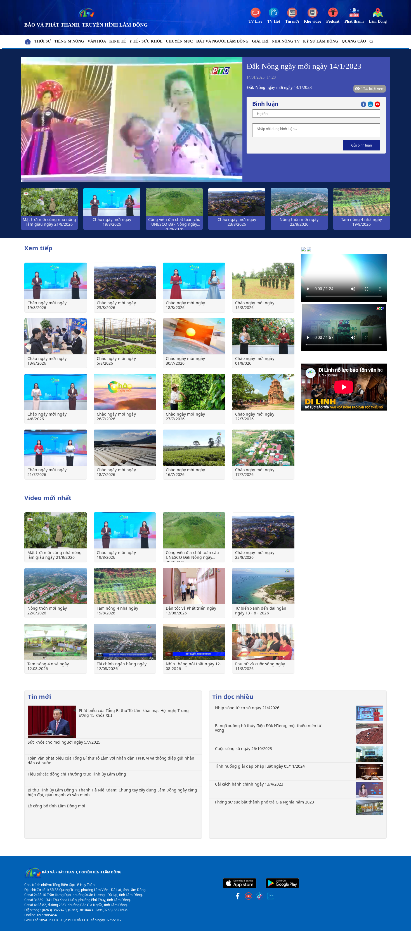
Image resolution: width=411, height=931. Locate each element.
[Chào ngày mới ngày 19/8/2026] (55, 281)
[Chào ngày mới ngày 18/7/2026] (125, 448)
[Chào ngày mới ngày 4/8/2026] (55, 392)
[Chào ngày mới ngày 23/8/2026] (125, 281)
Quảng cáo (354, 41)
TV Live (255, 21)
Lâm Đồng (378, 21)
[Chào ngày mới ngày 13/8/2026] (55, 336)
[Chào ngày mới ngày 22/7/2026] (263, 392)
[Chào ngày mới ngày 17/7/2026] (263, 448)
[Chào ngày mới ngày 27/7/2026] (194, 392)
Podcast (332, 21)
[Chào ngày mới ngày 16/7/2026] (194, 448)
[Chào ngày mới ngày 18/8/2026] (194, 281)
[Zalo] (371, 103)
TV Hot (273, 21)
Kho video (312, 21)
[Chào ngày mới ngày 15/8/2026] (263, 281)
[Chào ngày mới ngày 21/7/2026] (55, 448)
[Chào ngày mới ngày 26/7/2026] (125, 392)
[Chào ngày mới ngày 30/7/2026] (194, 336)
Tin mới (292, 21)
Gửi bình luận (361, 145)
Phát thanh (354, 21)
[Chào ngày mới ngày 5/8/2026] (125, 336)
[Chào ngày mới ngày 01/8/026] (263, 336)
